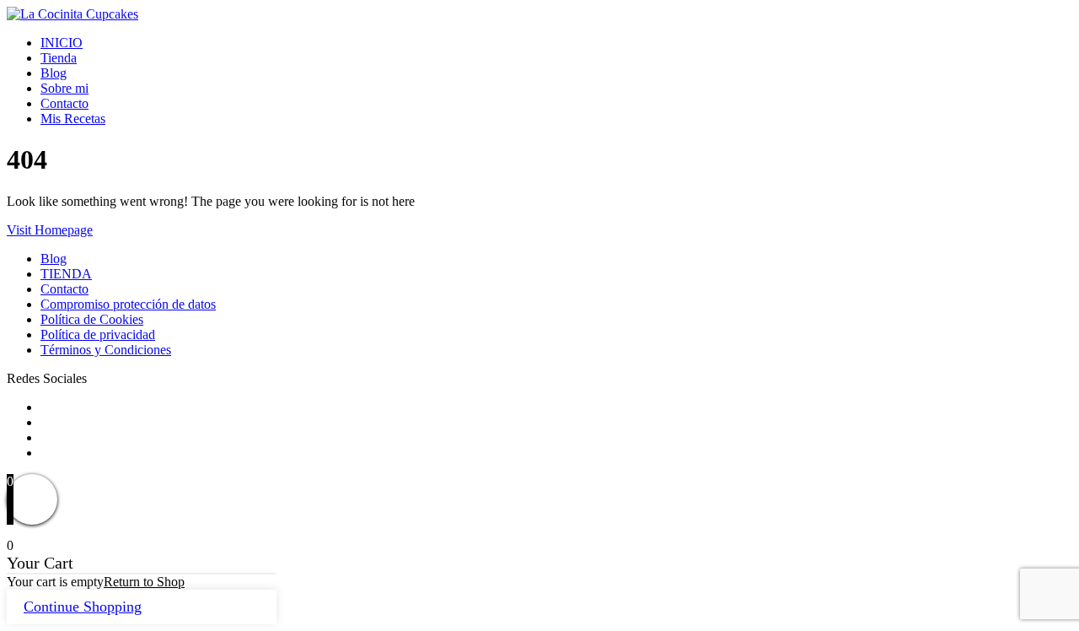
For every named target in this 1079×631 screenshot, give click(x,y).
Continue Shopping (83, 606)
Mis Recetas (72, 118)
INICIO (61, 42)
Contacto (64, 103)
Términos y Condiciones (105, 349)
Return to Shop (144, 581)
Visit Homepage (50, 230)
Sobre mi (64, 88)
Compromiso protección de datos (128, 304)
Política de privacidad (97, 334)
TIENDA (66, 274)
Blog (53, 73)
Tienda (58, 58)
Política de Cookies (91, 319)
